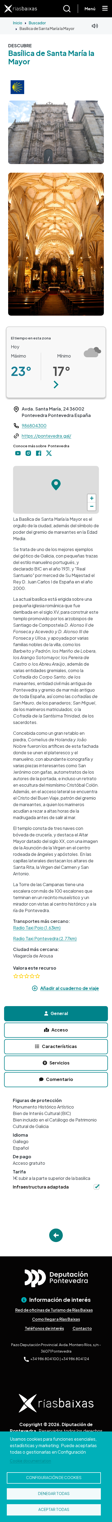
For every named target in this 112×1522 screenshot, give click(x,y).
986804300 (34, 425)
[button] (56, 384)
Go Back (56, 1235)
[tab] (56, 1013)
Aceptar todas (53, 1509)
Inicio (17, 22)
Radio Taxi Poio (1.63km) (37, 927)
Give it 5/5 (37, 976)
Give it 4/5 (32, 976)
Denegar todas (54, 1493)
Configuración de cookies (54, 1477)
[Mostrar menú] (105, 8)
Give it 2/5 (21, 976)
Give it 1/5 (15, 976)
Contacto (82, 1328)
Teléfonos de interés (44, 1328)
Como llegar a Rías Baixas (56, 1319)
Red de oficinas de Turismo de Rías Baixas (54, 1309)
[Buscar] (70, 8)
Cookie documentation (30, 1460)
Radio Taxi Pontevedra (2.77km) (45, 938)
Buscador (37, 22)
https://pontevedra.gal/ (46, 436)
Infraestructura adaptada (41, 1187)
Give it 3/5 (26, 976)
